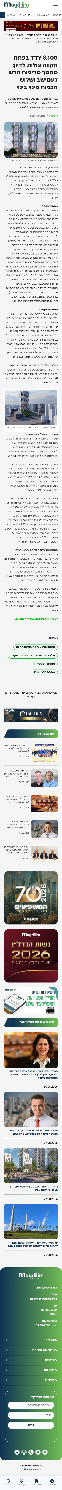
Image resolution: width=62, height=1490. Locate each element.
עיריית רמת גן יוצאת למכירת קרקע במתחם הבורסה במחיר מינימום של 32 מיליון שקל (18, 824)
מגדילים (51, 1380)
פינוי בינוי (51, 1340)
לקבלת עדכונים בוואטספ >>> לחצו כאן (36, 619)
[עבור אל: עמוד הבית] (16, 5)
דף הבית (49, 35)
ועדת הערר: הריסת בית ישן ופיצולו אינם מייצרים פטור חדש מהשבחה (17, 799)
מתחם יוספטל (46, 664)
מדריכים (51, 1360)
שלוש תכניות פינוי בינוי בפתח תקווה (32, 655)
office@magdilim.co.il (43, 1299)
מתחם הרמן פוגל (44, 672)
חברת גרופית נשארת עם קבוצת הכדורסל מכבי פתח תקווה (17, 748)
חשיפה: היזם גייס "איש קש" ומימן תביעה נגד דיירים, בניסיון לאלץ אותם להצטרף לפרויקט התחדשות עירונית (33, 1074)
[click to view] (31, 26)
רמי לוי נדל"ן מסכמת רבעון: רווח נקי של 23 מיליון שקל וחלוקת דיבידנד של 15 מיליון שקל (16, 774)
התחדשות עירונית (44, 1350)
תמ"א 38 (50, 1370)
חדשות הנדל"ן (34, 35)
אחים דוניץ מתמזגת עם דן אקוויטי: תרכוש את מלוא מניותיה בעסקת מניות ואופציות (16, 850)
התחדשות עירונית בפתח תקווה (35, 647)
